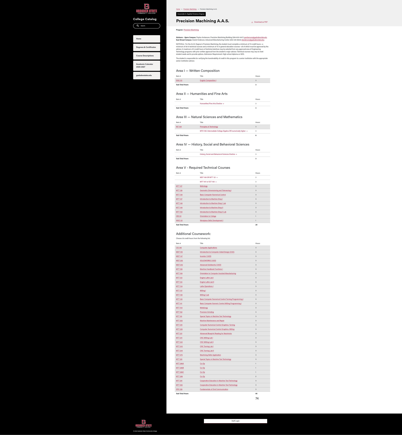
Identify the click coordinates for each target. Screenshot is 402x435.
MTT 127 (179, 186)
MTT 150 (179, 212)
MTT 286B (180, 368)
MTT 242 (179, 342)
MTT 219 (179, 325)
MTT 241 (179, 338)
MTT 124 (179, 282)
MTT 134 (179, 286)
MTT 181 (179, 316)
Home (138, 39)
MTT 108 (179, 269)
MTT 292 (179, 385)
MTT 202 (179, 321)
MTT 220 (179, 329)
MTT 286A (180, 364)
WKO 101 (179, 220)
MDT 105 (179, 252)
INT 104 (179, 127)
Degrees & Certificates (146, 47)
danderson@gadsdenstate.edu (253, 40)
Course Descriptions (145, 56)
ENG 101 (179, 80)
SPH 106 (179, 389)
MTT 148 (179, 203)
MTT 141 (179, 303)
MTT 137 (179, 291)
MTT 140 (179, 299)
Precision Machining (189, 9)
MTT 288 (179, 376)
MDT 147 (179, 256)
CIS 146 (179, 248)
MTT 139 (179, 195)
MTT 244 (179, 351)
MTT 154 (179, 308)
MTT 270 (179, 355)
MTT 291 (179, 381)
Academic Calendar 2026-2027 (144, 65)
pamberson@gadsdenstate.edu (255, 37)
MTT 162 (179, 312)
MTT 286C (180, 372)
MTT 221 (179, 334)
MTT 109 (179, 273)
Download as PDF (261, 22)
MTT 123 (179, 278)
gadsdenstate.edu (144, 75)
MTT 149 (179, 208)
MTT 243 (179, 346)
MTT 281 (179, 359)
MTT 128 (179, 190)
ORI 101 (178, 216)
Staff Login (236, 421)
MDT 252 (179, 265)
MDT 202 (179, 261)
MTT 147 (179, 199)
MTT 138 (179, 295)
